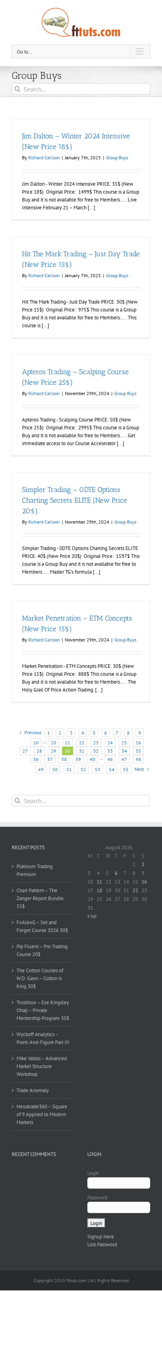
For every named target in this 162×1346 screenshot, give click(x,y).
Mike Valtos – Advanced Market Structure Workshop (42, 1066)
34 (124, 751)
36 (36, 759)
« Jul (92, 916)
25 (124, 743)
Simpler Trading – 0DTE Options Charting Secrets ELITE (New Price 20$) (74, 500)
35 (138, 751)
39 (78, 759)
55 (126, 769)
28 (39, 751)
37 (50, 759)
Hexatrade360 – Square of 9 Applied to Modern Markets (42, 1114)
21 (67, 743)
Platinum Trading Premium (35, 870)
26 (138, 743)
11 (99, 881)
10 (36, 743)
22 (82, 743)
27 (25, 751)
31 (82, 751)
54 (111, 769)
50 (55, 769)
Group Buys (117, 157)
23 (96, 743)
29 (53, 751)
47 (124, 759)
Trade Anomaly (33, 1090)
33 (110, 751)
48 (138, 759)
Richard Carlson (44, 157)
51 (69, 769)
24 (110, 743)
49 (41, 769)
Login (93, 1173)
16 (144, 881)
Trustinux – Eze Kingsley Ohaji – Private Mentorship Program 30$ (43, 1010)
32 (96, 751)
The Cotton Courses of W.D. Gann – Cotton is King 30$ (40, 978)
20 (53, 743)
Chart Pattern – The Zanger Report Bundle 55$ (40, 898)
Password (97, 1197)
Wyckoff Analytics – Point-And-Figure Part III (43, 1038)
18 (99, 890)
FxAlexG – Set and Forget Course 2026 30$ (42, 926)
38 (64, 759)
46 (110, 759)
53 (97, 769)
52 (83, 769)
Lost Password (102, 1244)
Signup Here (100, 1236)
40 (92, 759)
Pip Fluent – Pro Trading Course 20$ (42, 950)
